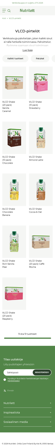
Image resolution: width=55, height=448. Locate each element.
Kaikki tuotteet (15, 58)
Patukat (40, 58)
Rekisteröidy (42, 372)
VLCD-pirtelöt (15, 18)
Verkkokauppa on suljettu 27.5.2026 (27, 3)
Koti (4, 18)
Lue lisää (28, 50)
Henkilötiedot (14, 381)
